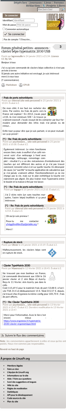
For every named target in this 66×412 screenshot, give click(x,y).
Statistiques (12, 392)
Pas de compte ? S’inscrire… (17, 39)
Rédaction (33, 5)
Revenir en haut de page (12, 349)
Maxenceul (17, 268)
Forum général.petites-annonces (25, 48)
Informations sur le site (17, 376)
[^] (4, 139)
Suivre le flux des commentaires (24, 335)
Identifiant (8, 20)
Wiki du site (12, 385)
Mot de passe (9, 25)
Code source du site (16, 398)
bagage (17, 190)
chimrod (16, 101)
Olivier (15, 245)
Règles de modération (17, 388)
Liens (47, 2)
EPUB (26, 85)
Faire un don (13, 369)
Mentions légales (15, 366)
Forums (59, 2)
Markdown (11, 85)
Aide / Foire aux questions (19, 379)
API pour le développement (19, 395)
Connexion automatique (17, 29)
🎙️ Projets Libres (53, 5)
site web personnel (30, 101)
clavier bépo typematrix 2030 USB (25, 51)
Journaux (35, 2)
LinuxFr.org (55, 19)
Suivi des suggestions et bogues (21, 382)
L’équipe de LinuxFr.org (18, 372)
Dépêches (20, 2)
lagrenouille (17, 56)
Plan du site (12, 402)
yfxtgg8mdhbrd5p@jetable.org (21, 224)
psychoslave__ (20, 142)
